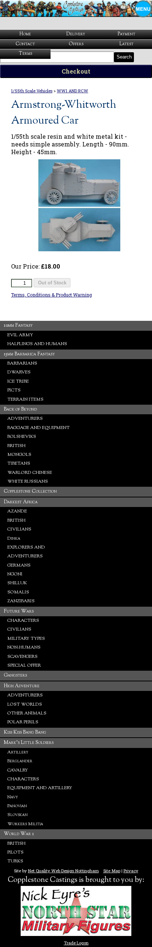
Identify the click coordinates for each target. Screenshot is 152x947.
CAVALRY (17, 770)
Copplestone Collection (30, 491)
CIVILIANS (19, 529)
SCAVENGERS (22, 656)
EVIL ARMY (20, 335)
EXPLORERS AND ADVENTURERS (26, 552)
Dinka (13, 538)
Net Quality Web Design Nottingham (63, 870)
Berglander (19, 761)
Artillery (17, 752)
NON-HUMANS (24, 647)
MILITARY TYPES (26, 638)
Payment (126, 34)
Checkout (76, 71)
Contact (25, 44)
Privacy (131, 870)
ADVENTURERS (25, 418)
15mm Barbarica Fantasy (29, 354)
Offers (76, 44)
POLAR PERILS (22, 722)
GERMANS (19, 565)
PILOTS (15, 852)
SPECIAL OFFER (24, 665)
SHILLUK (17, 583)
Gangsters (15, 675)
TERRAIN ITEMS (25, 399)
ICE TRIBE (18, 381)
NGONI (15, 574)
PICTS (14, 390)
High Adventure (21, 685)
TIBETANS (18, 463)
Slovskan (17, 815)
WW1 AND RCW (72, 90)
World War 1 (19, 833)
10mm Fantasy (18, 325)
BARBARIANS (22, 363)
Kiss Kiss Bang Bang (25, 732)
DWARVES (19, 372)
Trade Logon (76, 943)
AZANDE (17, 511)
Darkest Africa (21, 502)
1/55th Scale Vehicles (31, 90)
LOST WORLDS (24, 704)
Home (25, 34)
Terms (25, 53)
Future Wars (19, 611)
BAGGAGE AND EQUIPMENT (38, 428)
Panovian (17, 806)
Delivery (75, 34)
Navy (12, 797)
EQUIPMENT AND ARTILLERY (39, 788)
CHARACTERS (23, 620)
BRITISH (16, 446)
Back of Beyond (20, 409)
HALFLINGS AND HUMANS (37, 344)
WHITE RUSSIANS (27, 481)
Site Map (111, 870)
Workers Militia (25, 824)
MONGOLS (19, 454)
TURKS (15, 861)
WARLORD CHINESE (29, 472)
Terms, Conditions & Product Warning (51, 295)
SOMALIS (18, 592)
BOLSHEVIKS (21, 436)
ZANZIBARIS (21, 601)
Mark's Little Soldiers (28, 742)
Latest (127, 44)
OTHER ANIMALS (26, 713)
